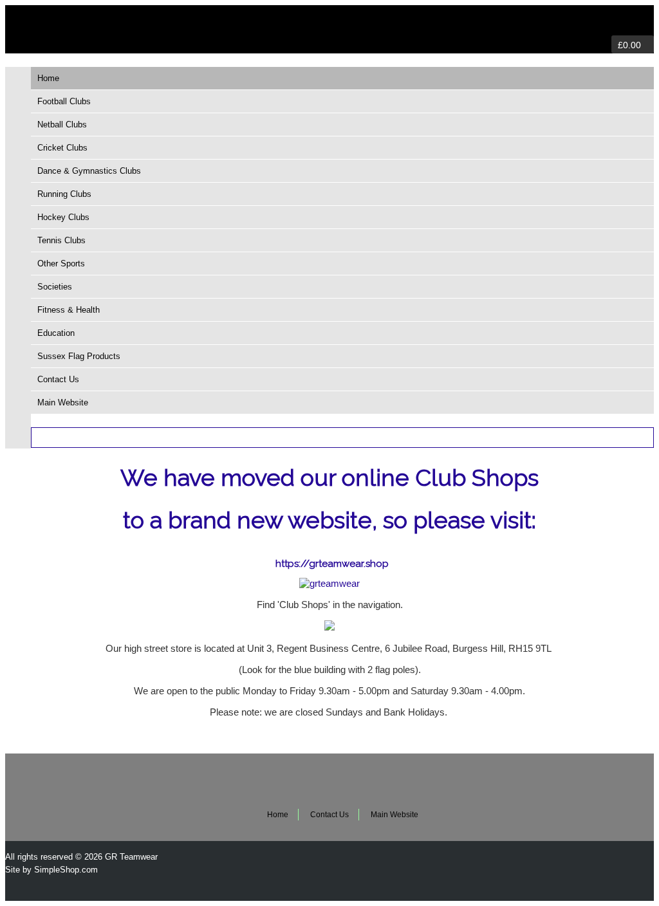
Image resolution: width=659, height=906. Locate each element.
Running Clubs (64, 194)
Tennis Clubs (61, 240)
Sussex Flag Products (78, 356)
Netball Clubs (62, 124)
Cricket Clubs (62, 148)
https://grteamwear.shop (332, 563)
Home (48, 78)
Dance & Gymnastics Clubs (89, 171)
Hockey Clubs (63, 217)
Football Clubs (64, 101)
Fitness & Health (68, 310)
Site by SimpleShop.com (51, 869)
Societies (54, 286)
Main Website (62, 402)
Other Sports (61, 263)
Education (56, 333)
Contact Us (58, 379)
